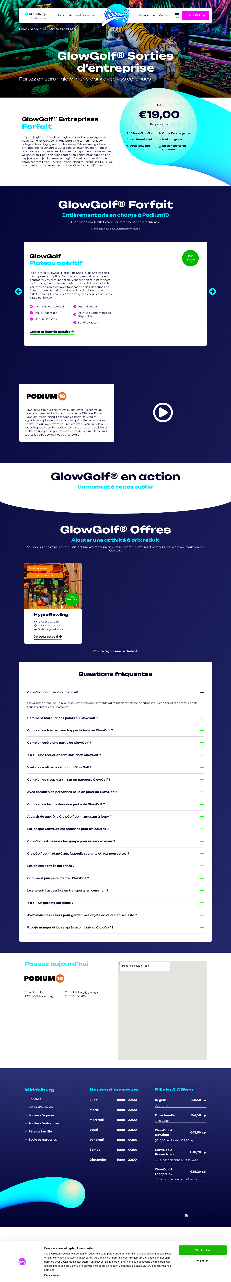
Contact (164, 15)
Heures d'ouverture (82, 15)
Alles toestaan (202, 1250)
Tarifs (61, 15)
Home (23, 29)
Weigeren (202, 1260)
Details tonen (52, 1275)
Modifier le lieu (38, 18)
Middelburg (38, 29)
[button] (18, 291)
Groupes (145, 15)
